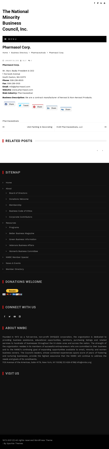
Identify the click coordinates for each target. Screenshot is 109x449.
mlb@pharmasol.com (19, 86)
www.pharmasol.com (22, 90)
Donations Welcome (18, 199)
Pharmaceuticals (11, 121)
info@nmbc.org (84, 362)
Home (9, 182)
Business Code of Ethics (20, 211)
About (9, 188)
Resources (11, 223)
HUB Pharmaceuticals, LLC (69, 127)
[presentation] (97, 150)
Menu (12, 39)
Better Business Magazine (21, 233)
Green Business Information (22, 239)
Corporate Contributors (20, 217)
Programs (14, 227)
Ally (24, 60)
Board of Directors (18, 193)
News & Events (13, 263)
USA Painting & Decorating (39, 127)
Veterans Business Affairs (21, 245)
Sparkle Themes (15, 443)
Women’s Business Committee (23, 251)
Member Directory (15, 269)
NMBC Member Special (17, 257)
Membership (15, 205)
